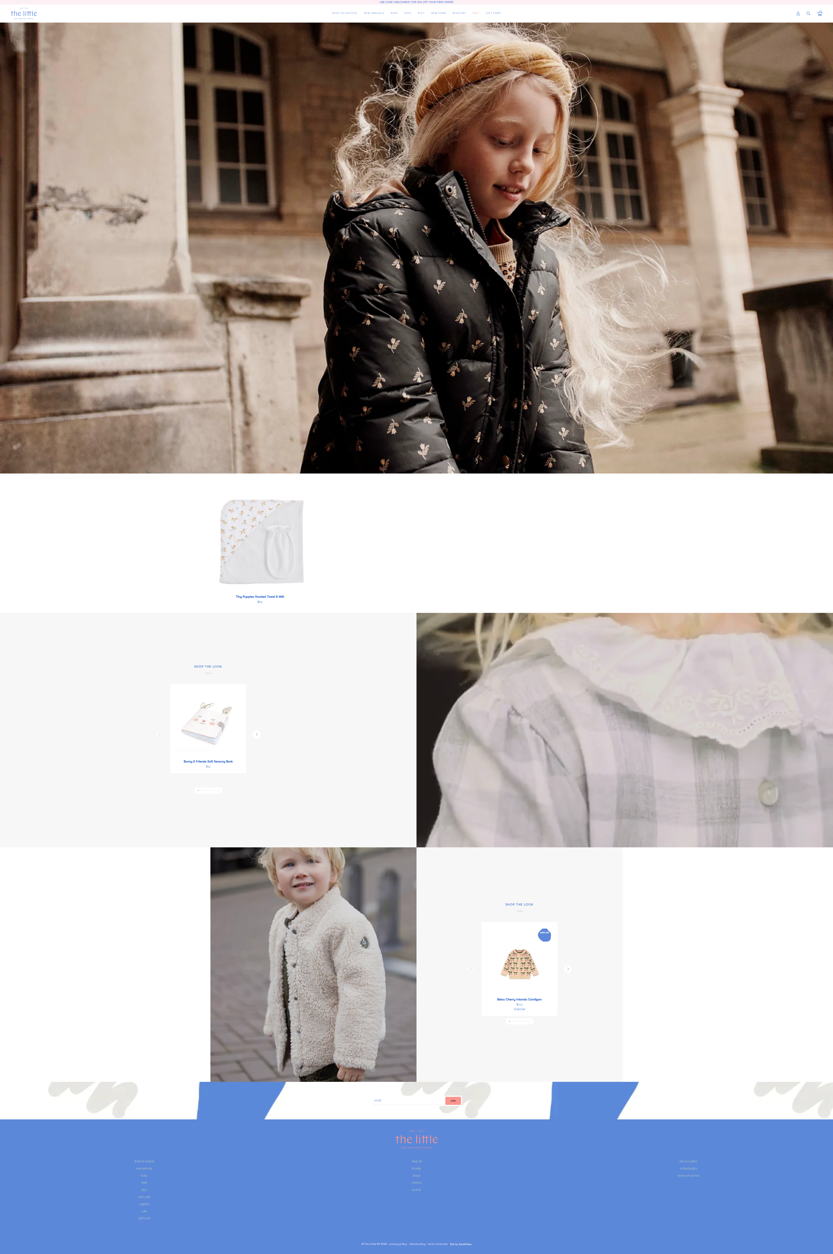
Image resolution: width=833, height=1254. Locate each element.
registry (144, 1204)
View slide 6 (212, 790)
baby (144, 1176)
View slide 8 (529, 1021)
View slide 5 (209, 790)
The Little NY (372, 1244)
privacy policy (689, 1161)
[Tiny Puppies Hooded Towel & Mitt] (260, 541)
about (416, 1176)
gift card (144, 1218)
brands (416, 1168)
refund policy (688, 1168)
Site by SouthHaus (461, 1244)
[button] (395, 13)
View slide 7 (215, 790)
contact (416, 1183)
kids (144, 1183)
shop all (416, 1161)
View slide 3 (515, 1021)
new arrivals (144, 1168)
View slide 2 (201, 790)
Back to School (144, 1161)
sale (144, 1211)
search (416, 1190)
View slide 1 (198, 790)
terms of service (689, 1176)
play (144, 1190)
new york (144, 1197)
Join (453, 1100)
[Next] (256, 734)
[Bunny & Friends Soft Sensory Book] (208, 722)
